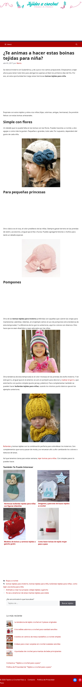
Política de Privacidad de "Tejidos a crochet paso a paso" (29, 667)
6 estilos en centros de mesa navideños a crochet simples (38, 637)
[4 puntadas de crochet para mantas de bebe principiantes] (9, 653)
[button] (76, 44)
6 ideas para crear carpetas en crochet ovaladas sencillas (37, 644)
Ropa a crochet (12, 581)
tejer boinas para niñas (47, 458)
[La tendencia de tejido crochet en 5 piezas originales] (9, 624)
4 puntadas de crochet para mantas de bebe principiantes (38, 651)
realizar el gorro (68, 380)
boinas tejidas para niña (39, 584)
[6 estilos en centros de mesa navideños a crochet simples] (9, 638)
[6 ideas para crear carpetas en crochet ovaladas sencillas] (9, 646)
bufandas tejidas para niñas (60, 584)
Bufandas (7, 446)
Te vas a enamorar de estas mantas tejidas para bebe (27, 593)
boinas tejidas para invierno (17, 584)
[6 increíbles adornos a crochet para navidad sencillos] (9, 631)
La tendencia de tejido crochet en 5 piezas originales (36, 622)
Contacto (31, 680)
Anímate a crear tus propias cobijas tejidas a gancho (27, 590)
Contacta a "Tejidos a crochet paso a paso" (23, 663)
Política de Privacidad (45, 680)
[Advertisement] (41, 26)
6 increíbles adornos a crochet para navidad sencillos (36, 629)
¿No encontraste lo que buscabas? (20, 599)
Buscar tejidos (67, 603)
